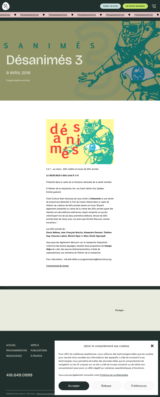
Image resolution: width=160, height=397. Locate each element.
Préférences (139, 385)
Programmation (16, 350)
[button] (152, 346)
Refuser (106, 385)
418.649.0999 (19, 375)
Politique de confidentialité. (114, 375)
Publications (39, 350)
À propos (36, 355)
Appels (35, 345)
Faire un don (110, 6)
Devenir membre (135, 6)
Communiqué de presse (57, 265)
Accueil (11, 345)
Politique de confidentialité (46, 394)
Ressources (14, 355)
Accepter (74, 385)
